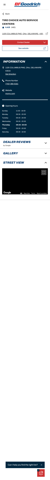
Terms (33, 193)
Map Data (27, 193)
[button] (38, 470)
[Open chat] (41, 473)
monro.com (10, 94)
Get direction (10, 74)
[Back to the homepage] (27, 4)
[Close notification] (41, 465)
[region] (25, 181)
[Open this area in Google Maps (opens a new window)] (7, 192)
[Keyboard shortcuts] (21, 193)
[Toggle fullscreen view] (44, 172)
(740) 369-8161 (11, 84)
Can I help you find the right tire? (23, 465)
